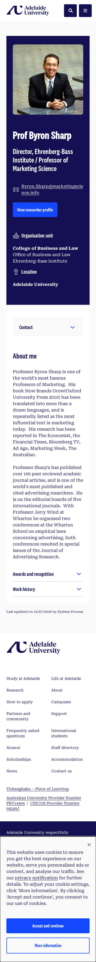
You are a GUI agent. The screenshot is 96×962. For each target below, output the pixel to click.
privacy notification (36, 877)
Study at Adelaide (23, 678)
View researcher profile (37, 209)
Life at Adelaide (66, 678)
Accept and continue (48, 926)
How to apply (19, 702)
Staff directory (65, 748)
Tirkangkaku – (37, 789)
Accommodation (67, 759)
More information (48, 945)
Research (14, 690)
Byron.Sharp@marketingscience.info (52, 189)
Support (59, 713)
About (57, 690)
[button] (48, 327)
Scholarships (18, 759)
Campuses (61, 702)
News (11, 771)
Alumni (13, 748)
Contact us (61, 771)
